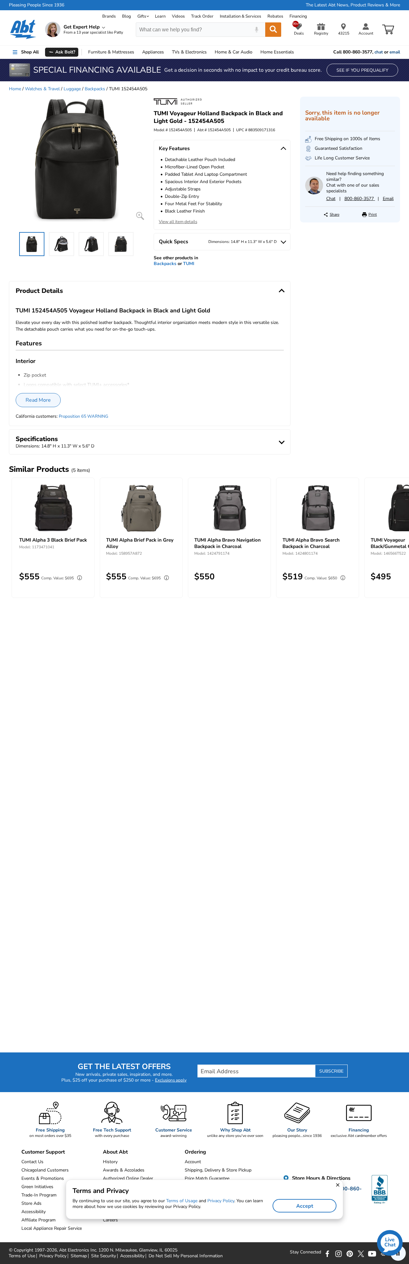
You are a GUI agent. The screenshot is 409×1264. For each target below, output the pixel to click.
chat (378, 52)
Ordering (195, 1151)
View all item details (178, 222)
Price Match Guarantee (207, 1178)
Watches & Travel (42, 89)
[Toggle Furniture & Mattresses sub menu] (137, 52)
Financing (298, 16)
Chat (331, 199)
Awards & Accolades (123, 1170)
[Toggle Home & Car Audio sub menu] (255, 52)
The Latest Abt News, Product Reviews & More (353, 5)
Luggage (72, 89)
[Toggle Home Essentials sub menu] (296, 52)
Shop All (30, 52)
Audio (233, 52)
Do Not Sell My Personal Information (186, 1256)
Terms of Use (22, 1256)
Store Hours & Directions (321, 1178)
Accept (304, 1206)
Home (277, 52)
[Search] (273, 29)
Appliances (153, 52)
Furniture (111, 52)
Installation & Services (240, 16)
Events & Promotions (42, 1178)
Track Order (202, 16)
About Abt (115, 1151)
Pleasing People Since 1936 (36, 5)
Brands (109, 16)
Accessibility (132, 1256)
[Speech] (256, 30)
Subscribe (331, 1071)
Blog (126, 16)
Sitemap (79, 1256)
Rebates (275, 16)
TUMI (188, 264)
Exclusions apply (171, 1080)
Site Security (103, 1256)
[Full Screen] (140, 216)
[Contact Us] (314, 193)
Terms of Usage (181, 1201)
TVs (189, 52)
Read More (38, 400)
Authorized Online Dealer (128, 1178)
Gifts (141, 16)
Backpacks (95, 89)
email (395, 52)
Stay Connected (305, 1252)
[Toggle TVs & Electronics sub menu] (209, 52)
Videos (178, 16)
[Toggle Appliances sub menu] (166, 52)
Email (388, 199)
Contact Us (32, 1162)
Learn (160, 16)
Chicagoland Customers (45, 1170)
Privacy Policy (52, 1256)
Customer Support (43, 1151)
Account (193, 1162)
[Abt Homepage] (23, 29)
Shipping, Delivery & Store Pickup (218, 1170)
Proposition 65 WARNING (83, 416)
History (110, 1162)
